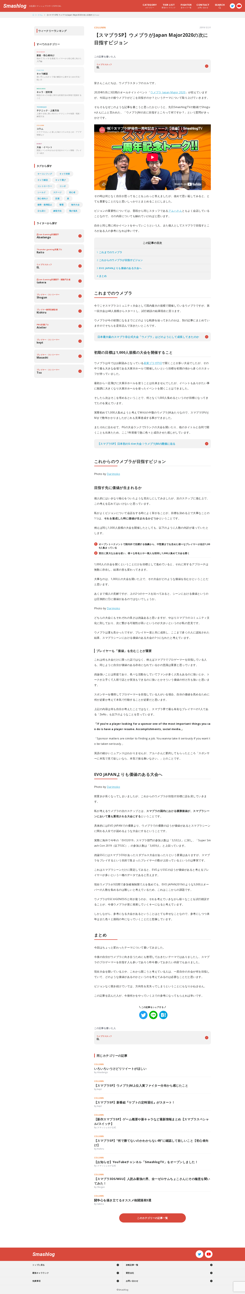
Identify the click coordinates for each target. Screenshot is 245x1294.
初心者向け (43, 198)
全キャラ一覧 (186, 6)
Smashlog (14, 6)
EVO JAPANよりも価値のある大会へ (119, 268)
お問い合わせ (202, 6)
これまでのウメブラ (109, 252)
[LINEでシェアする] (153, 1015)
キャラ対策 (65, 173)
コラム (40, 15)
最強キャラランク (169, 6)
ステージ (57, 192)
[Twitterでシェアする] (143, 1015)
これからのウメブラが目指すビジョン (120, 260)
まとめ (102, 276)
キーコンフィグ (45, 173)
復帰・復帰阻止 (45, 204)
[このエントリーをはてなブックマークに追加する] (163, 1015)
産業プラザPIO (153, 363)
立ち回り (42, 210)
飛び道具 (73, 210)
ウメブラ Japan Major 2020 (167, 92)
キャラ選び (60, 180)
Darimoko (113, 474)
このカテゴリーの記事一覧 (152, 1218)
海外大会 (75, 204)
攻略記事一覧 (132, 1264)
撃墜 (62, 204)
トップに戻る (38, 1264)
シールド (42, 192)
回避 (57, 198)
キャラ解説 (43, 180)
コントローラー (45, 186)
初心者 (72, 192)
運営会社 (130, 1272)
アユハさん (175, 211)
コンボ (63, 186)
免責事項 (36, 1280)
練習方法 (57, 210)
